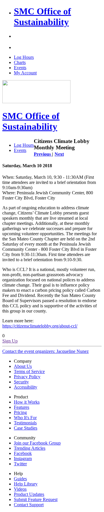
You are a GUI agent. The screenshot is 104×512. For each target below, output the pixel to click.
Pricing (20, 412)
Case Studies (25, 428)
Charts (20, 62)
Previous (43, 154)
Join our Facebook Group (37, 443)
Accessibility (25, 387)
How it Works (27, 402)
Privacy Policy (27, 376)
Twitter (20, 463)
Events (20, 67)
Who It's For (25, 417)
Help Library (26, 483)
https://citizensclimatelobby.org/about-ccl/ (39, 325)
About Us (23, 366)
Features (21, 407)
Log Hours (24, 57)
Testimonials (25, 422)
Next (59, 154)
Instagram (23, 458)
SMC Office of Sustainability (42, 16)
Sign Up (10, 340)
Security (21, 381)
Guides (20, 478)
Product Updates (29, 494)
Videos (20, 489)
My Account (25, 72)
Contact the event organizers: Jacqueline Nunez (45, 351)
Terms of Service (29, 371)
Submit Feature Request (35, 499)
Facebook (23, 453)
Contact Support (29, 504)
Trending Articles (29, 448)
